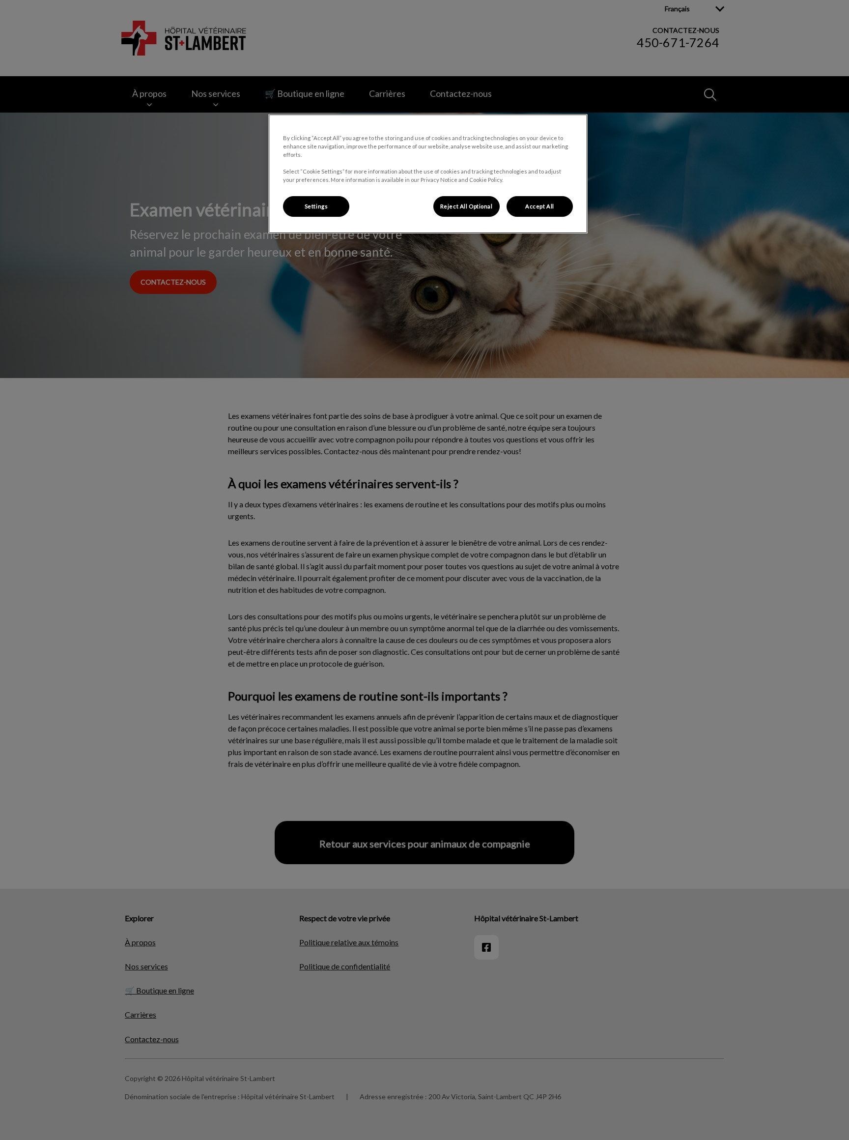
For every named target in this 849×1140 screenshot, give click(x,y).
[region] (428, 174)
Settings (316, 206)
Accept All (539, 206)
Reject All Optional (466, 206)
